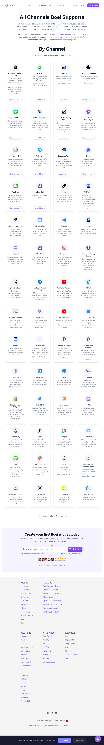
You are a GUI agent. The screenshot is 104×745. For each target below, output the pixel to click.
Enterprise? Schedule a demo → (53, 565)
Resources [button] (60, 5)
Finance (24, 643)
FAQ (66, 647)
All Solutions (26, 666)
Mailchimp (47, 651)
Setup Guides (70, 643)
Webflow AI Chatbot (51, 593)
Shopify (46, 640)
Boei (11, 5)
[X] (48, 713)
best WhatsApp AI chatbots (63, 34)
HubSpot (46, 647)
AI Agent (24, 597)
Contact (24, 682)
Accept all (64, 741)
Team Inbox (25, 612)
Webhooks (47, 654)
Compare (68, 651)
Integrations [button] (31, 5)
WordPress (47, 636)
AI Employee (26, 593)
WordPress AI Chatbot (52, 586)
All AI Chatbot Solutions (52, 612)
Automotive (25, 651)
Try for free (93, 5)
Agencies (24, 658)
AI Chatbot (25, 590)
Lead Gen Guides (71, 654)
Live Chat (24, 601)
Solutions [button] (42, 5)
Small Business (27, 647)
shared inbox (27, 29)
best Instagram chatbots (29, 37)
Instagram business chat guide (69, 37)
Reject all (79, 741)
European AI (26, 662)
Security (24, 686)
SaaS (23, 640)
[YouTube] (56, 713)
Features (24, 586)
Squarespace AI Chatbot (53, 601)
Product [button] (21, 5)
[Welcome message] (98, 739)
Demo (82, 5)
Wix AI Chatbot (49, 597)
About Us (24, 679)
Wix (44, 643)
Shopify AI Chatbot (50, 590)
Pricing (51, 5)
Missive (46, 658)
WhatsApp (25, 604)
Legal (23, 690)
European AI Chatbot (51, 608)
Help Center (69, 640)
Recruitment (26, 654)
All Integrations (49, 662)
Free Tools (68, 658)
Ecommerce (26, 636)
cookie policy (50, 741)
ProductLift (25, 701)
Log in (75, 5)
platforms (81, 29)
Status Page (26, 693)
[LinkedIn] (52, 713)
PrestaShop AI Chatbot (52, 604)
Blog (66, 636)
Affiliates (24, 697)
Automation (25, 619)
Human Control (27, 615)
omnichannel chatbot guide (64, 40)
